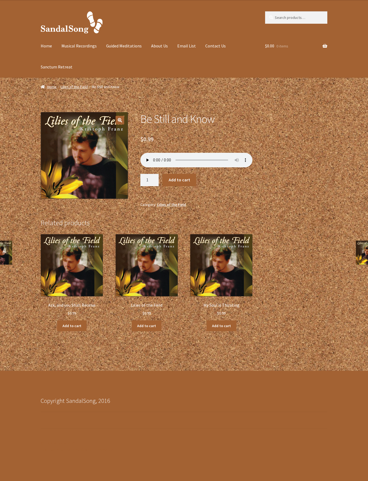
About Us (159, 46)
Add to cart (179, 179)
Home (46, 46)
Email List (186, 46)
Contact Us (215, 46)
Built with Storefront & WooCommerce (77, 449)
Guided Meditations (124, 46)
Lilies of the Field (74, 86)
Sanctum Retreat (56, 67)
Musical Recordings (79, 46)
